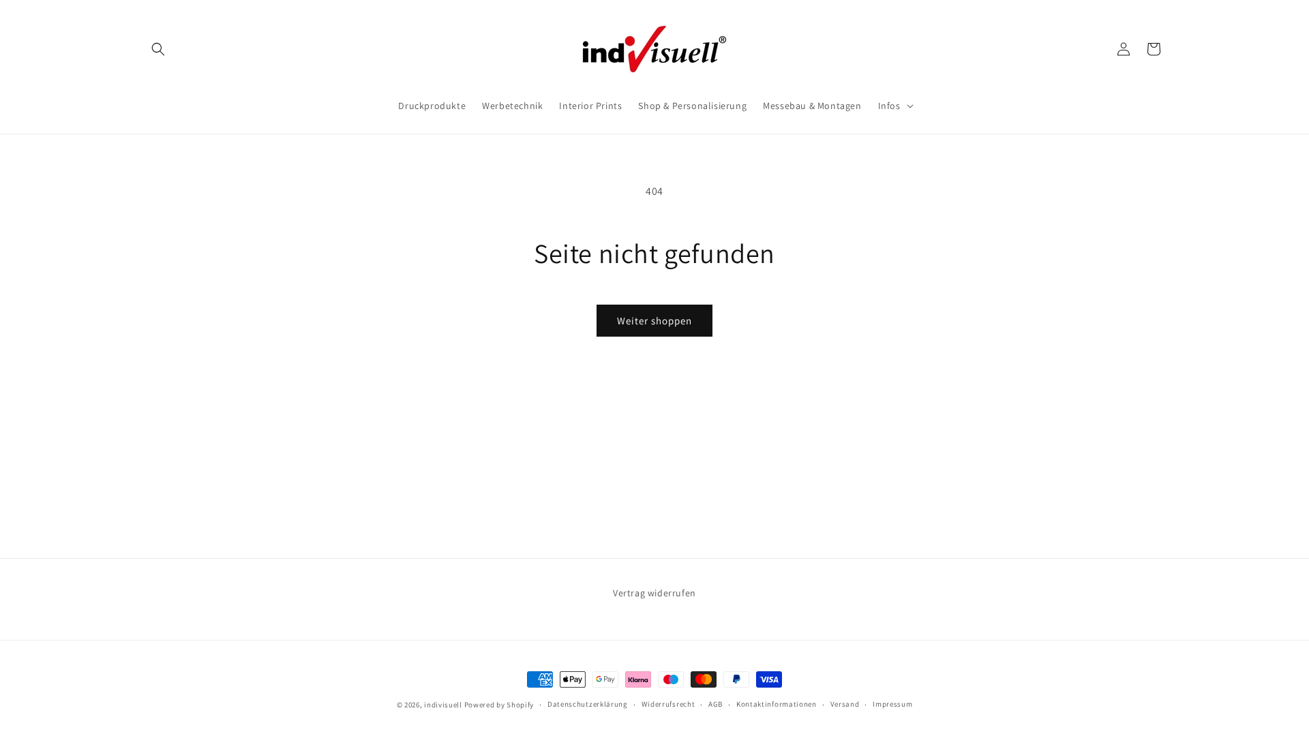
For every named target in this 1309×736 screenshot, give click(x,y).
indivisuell (443, 704)
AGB (715, 704)
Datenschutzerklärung (587, 704)
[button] (158, 49)
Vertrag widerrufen (654, 593)
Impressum (892, 704)
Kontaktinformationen (776, 704)
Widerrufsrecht (668, 704)
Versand (845, 704)
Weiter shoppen (654, 320)
